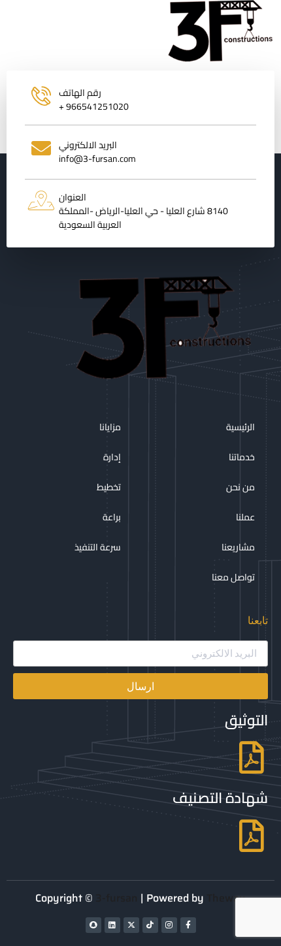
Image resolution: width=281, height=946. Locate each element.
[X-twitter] (131, 925)
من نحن (240, 487)
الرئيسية (240, 426)
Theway (226, 898)
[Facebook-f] (188, 925)
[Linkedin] (112, 925)
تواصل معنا (233, 577)
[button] (97, 31)
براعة (112, 517)
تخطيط (109, 487)
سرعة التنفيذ (97, 547)
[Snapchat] (93, 925)
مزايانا (110, 426)
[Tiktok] (150, 925)
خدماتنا (242, 457)
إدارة (112, 457)
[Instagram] (169, 925)
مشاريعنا (238, 547)
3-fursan (116, 898)
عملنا (245, 517)
